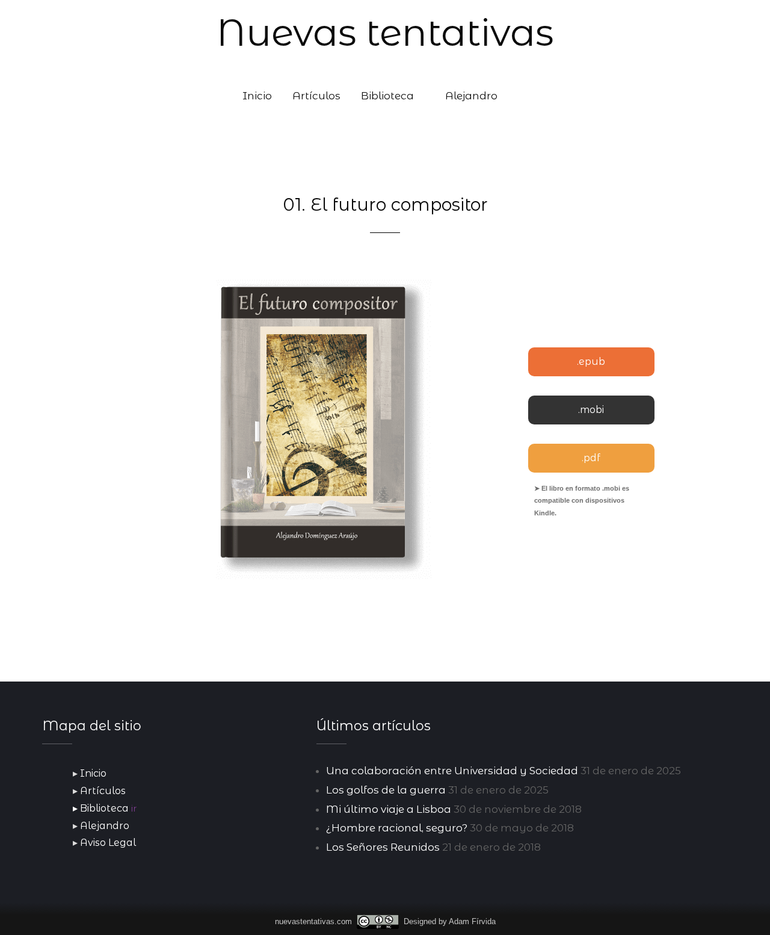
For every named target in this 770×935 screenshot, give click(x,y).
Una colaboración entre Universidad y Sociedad (452, 771)
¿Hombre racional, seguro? (396, 828)
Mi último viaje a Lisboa (388, 809)
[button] (523, 95)
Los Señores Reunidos (383, 847)
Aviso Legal (108, 842)
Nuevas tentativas (385, 32)
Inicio (257, 96)
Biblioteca (387, 96)
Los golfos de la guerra (386, 790)
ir (134, 808)
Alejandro (471, 96)
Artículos (316, 96)
